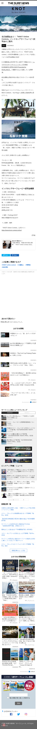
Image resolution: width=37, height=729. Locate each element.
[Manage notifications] (4, 725)
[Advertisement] (18, 295)
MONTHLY (10, 412)
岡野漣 (28, 265)
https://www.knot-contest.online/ (12, 230)
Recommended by (26, 402)
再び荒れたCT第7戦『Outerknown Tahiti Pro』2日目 (19, 440)
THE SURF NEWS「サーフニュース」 (15, 723)
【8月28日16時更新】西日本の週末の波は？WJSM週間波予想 (18, 519)
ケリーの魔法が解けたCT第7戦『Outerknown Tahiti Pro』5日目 (20, 434)
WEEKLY (27, 412)
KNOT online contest (9, 265)
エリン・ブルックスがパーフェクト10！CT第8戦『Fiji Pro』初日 (17, 545)
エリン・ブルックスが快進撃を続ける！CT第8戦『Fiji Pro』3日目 (17, 514)
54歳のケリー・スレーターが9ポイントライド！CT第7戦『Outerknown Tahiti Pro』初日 (21, 429)
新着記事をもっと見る (18, 550)
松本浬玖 (5, 267)
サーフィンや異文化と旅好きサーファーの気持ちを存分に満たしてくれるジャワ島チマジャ (18, 539)
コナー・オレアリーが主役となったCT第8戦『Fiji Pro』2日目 (18, 534)
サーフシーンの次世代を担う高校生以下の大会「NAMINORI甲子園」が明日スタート (15, 524)
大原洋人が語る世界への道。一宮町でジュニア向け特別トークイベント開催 (18, 508)
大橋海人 (21, 265)
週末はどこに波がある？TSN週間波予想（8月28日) (16, 529)
